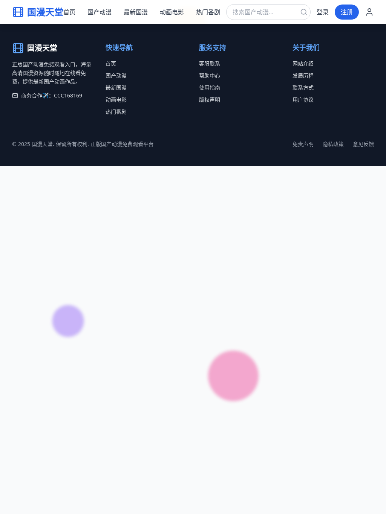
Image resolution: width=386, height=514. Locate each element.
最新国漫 (136, 12)
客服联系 (209, 63)
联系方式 (303, 87)
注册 (347, 12)
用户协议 (303, 99)
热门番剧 (208, 12)
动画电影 (172, 12)
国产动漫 (99, 12)
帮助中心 (209, 75)
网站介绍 (303, 63)
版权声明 (209, 99)
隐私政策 (333, 144)
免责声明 (303, 144)
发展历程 (303, 75)
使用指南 (209, 87)
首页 (69, 12)
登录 (323, 12)
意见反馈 (363, 144)
